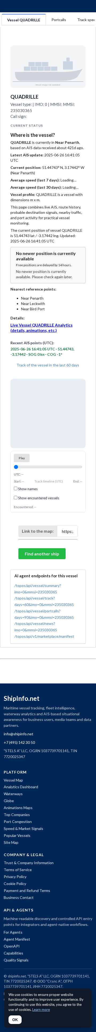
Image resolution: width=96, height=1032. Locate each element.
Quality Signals (16, 960)
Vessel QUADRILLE (23, 20)
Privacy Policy (15, 876)
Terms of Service (18, 869)
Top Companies (17, 814)
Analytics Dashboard (21, 786)
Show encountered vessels (38, 498)
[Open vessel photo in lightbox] (48, 66)
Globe (9, 800)
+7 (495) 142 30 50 (19, 742)
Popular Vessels (17, 835)
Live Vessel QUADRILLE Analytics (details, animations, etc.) (41, 328)
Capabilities (13, 953)
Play (22, 458)
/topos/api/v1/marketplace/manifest (44, 636)
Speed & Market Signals (23, 828)
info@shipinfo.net (18, 734)
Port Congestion (18, 821)
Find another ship (42, 553)
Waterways (13, 793)
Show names (27, 489)
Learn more (41, 1009)
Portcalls (58, 19)
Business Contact (19, 897)
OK (15, 1020)
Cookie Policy (15, 883)
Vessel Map (13, 780)
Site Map (11, 842)
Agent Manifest (17, 939)
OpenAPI (12, 946)
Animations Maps (18, 807)
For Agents (13, 932)
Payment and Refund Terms (27, 890)
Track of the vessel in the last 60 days (47, 365)
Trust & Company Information (29, 862)
